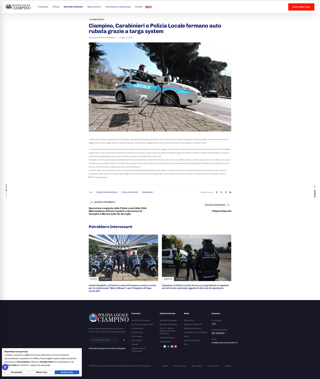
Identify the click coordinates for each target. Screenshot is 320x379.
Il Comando (43, 7)
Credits (228, 366)
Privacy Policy (180, 366)
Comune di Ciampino (192, 340)
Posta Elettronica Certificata (196, 332)
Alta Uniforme (137, 332)
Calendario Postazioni (193, 324)
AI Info (165, 366)
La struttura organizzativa (142, 324)
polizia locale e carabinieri (107, 192)
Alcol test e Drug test (168, 324)
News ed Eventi (94, 7)
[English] (146, 7)
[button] (314, 190)
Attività (56, 7)
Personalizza (16, 372)
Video (186, 336)
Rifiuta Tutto (41, 372)
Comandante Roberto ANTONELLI (102, 38)
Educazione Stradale (192, 328)
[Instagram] (168, 346)
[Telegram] (164, 346)
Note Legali (196, 366)
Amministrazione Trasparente (138, 349)
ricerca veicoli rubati (130, 192)
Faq (185, 344)
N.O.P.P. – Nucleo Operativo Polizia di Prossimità (168, 331)
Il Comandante (137, 328)
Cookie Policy (213, 366)
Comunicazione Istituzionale (118, 7)
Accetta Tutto (67, 372)
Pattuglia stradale (167, 338)
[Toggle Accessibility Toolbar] (5, 367)
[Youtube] (175, 346)
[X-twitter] (161, 346)
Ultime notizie (97, 19)
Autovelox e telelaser (168, 320)
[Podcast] (172, 346)
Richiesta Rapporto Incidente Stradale (107, 348)
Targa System (165, 342)
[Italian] (150, 7)
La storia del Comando (140, 320)
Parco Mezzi (136, 340)
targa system (147, 192)
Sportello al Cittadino (73, 7)
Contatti (138, 7)
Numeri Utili (189, 320)
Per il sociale (136, 336)
